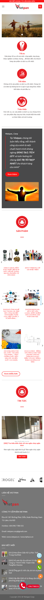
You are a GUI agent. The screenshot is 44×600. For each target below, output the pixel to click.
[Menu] (3, 6)
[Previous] (1, 267)
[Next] (42, 267)
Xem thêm (22, 456)
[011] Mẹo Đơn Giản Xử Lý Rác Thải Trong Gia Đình (23, 553)
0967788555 (34, 586)
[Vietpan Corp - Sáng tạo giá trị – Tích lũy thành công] (22, 6)
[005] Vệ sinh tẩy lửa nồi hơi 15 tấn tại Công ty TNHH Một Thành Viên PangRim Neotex (24, 562)
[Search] (40, 7)
